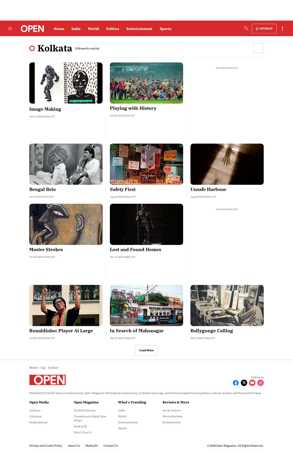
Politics (112, 28)
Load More (146, 350)
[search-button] (246, 28)
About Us (74, 445)
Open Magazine (86, 402)
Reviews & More (176, 402)
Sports (165, 28)
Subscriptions (38, 422)
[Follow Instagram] (260, 383)
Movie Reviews (172, 416)
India (76, 28)
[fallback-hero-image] (66, 83)
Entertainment (139, 28)
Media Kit (91, 445)
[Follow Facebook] (236, 383)
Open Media (39, 402)
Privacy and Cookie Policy (45, 445)
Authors (34, 410)
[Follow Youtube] (252, 383)
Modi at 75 (80, 426)
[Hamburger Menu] (10, 28)
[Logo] (31, 28)
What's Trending (132, 402)
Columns (35, 416)
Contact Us (110, 445)
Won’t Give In (83, 432)
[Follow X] (244, 383)
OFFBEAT (266, 28)
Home (59, 28)
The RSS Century (85, 410)
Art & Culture (172, 410)
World (93, 28)
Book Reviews (171, 422)
